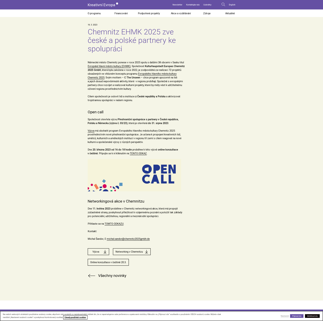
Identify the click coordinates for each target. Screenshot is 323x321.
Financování (121, 13)
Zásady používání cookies (75, 317)
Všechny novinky (112, 275)
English (232, 5)
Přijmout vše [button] (296, 316)
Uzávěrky (207, 5)
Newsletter (177, 5)
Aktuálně (230, 13)
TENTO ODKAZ (138, 153)
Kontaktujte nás (193, 5)
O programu (94, 13)
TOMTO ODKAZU (114, 223)
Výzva (91, 130)
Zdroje (207, 13)
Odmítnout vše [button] (312, 316)
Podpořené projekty (149, 13)
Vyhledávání (223, 4)
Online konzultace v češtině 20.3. (108, 262)
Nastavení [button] (285, 316)
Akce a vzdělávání (181, 13)
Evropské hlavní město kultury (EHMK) (109, 66)
